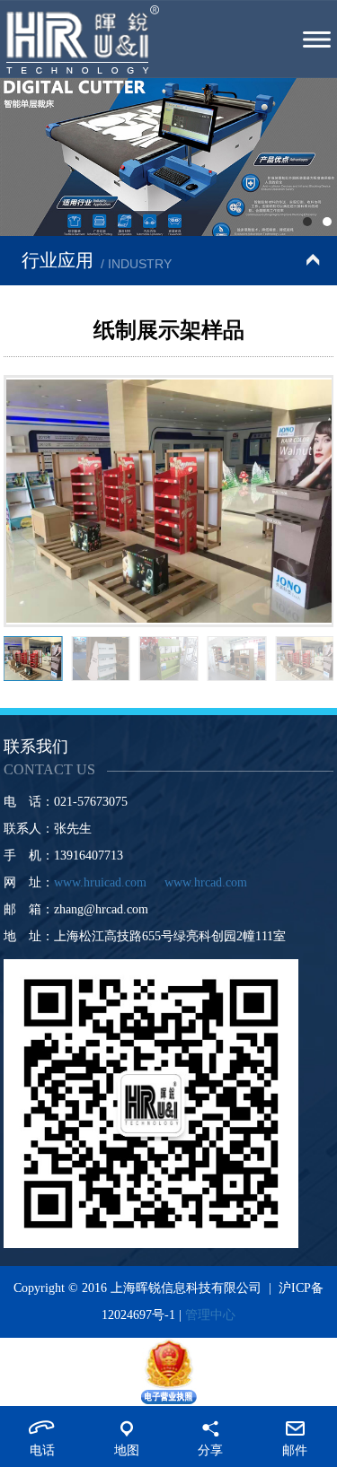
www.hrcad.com (205, 882)
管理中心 (210, 1315)
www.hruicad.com (100, 882)
